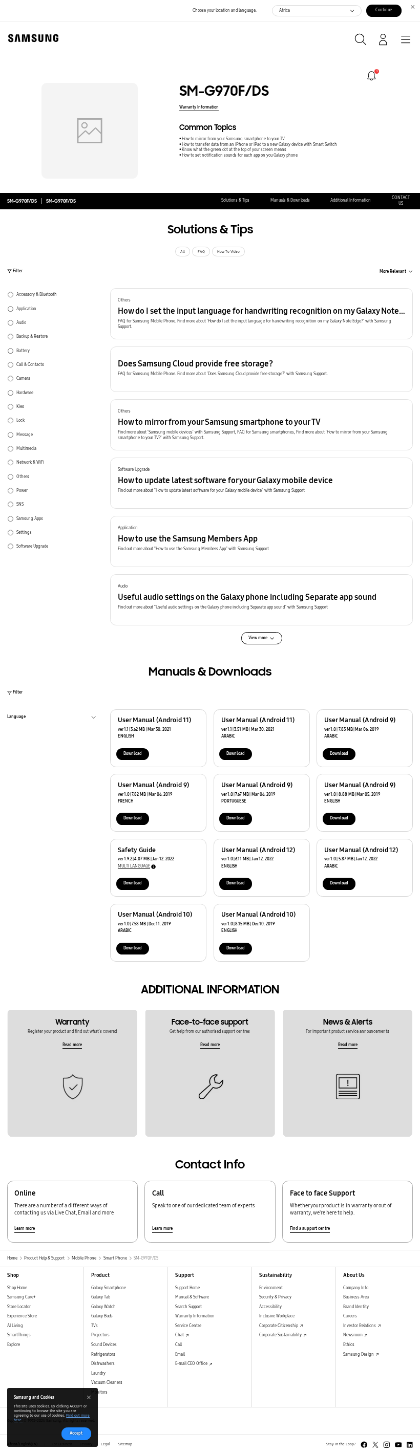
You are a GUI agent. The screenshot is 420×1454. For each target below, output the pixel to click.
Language (16, 718)
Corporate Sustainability (281, 1335)
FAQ (201, 252)
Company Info (355, 1288)
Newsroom (353, 1335)
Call (178, 1344)
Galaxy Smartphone (108, 1288)
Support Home (187, 1288)
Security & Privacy (275, 1297)
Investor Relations (360, 1325)
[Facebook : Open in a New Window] (364, 1444)
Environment (271, 1288)
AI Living (15, 1325)
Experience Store (22, 1316)
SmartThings (19, 1335)
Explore (13, 1344)
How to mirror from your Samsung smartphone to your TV (233, 139)
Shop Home (17, 1288)
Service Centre (188, 1325)
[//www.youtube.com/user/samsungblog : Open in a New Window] (398, 1444)
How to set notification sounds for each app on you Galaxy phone (240, 155)
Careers (350, 1316)
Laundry (98, 1373)
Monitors (99, 1392)
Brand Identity (356, 1307)
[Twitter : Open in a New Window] (375, 1444)
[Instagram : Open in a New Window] (386, 1444)
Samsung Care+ (21, 1297)
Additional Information (350, 200)
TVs (94, 1325)
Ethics (348, 1344)
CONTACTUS (401, 201)
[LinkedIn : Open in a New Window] (409, 1444)
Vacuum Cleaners (106, 1382)
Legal (105, 1444)
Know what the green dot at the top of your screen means (234, 149)
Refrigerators (103, 1354)
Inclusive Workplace (277, 1316)
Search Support (188, 1307)
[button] (261, 313)
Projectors (100, 1335)
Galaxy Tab (100, 1297)
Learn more (24, 1228)
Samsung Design (359, 1354)
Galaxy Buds (102, 1316)
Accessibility (270, 1307)
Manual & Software (192, 1297)
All (182, 252)
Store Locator (19, 1307)
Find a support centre (310, 1228)
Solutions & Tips (235, 200)
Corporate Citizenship (279, 1325)
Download (132, 753)
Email (180, 1354)
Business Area (356, 1297)
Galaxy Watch (103, 1307)
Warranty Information (199, 107)
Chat (180, 1335)
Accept (76, 1433)
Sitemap (125, 1444)
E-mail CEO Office (191, 1363)
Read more (72, 1045)
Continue (383, 10)
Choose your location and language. (225, 10)
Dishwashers (103, 1363)
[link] (371, 76)
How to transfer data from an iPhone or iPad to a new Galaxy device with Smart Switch (259, 144)
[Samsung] (31, 38)
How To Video (228, 252)
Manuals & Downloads (290, 200)
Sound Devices (104, 1344)
